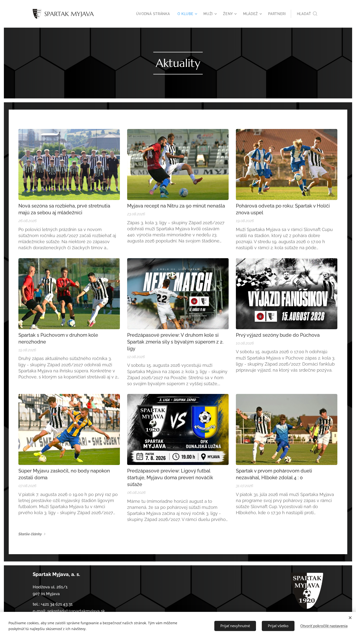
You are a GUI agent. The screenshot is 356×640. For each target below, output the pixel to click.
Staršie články (30, 534)
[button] (307, 14)
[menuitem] (154, 14)
